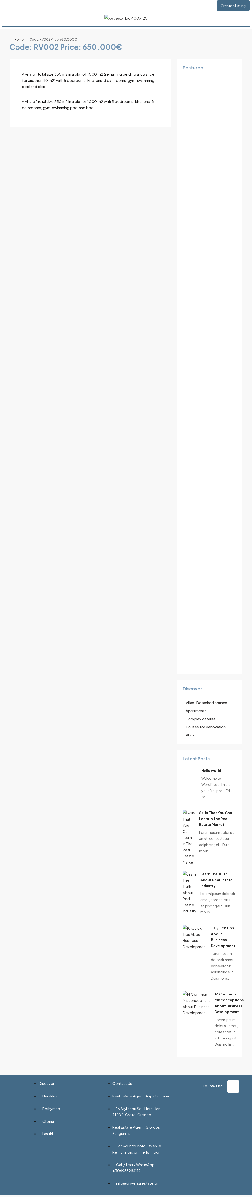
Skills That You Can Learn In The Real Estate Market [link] (215, 818)
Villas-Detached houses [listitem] (206, 702)
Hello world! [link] (212, 770)
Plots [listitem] (190, 735)
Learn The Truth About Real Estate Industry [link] (216, 880)
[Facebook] (233, 1086)
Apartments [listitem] (196, 710)
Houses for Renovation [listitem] (206, 726)
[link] (189, 836)
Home (19, 39)
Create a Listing (233, 5)
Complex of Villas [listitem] (201, 718)
